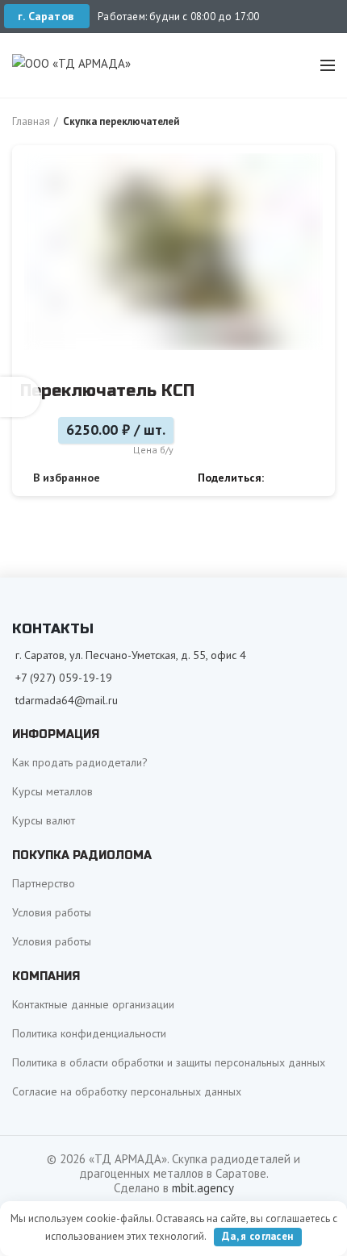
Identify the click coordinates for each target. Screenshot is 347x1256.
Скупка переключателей (121, 121)
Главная (31, 121)
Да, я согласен (257, 1236)
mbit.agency (203, 1187)
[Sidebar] (20, 397)
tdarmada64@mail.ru (66, 700)
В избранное (66, 477)
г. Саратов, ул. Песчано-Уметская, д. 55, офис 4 (130, 655)
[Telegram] (317, 477)
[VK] (299, 477)
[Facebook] (280, 477)
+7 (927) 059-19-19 (63, 677)
